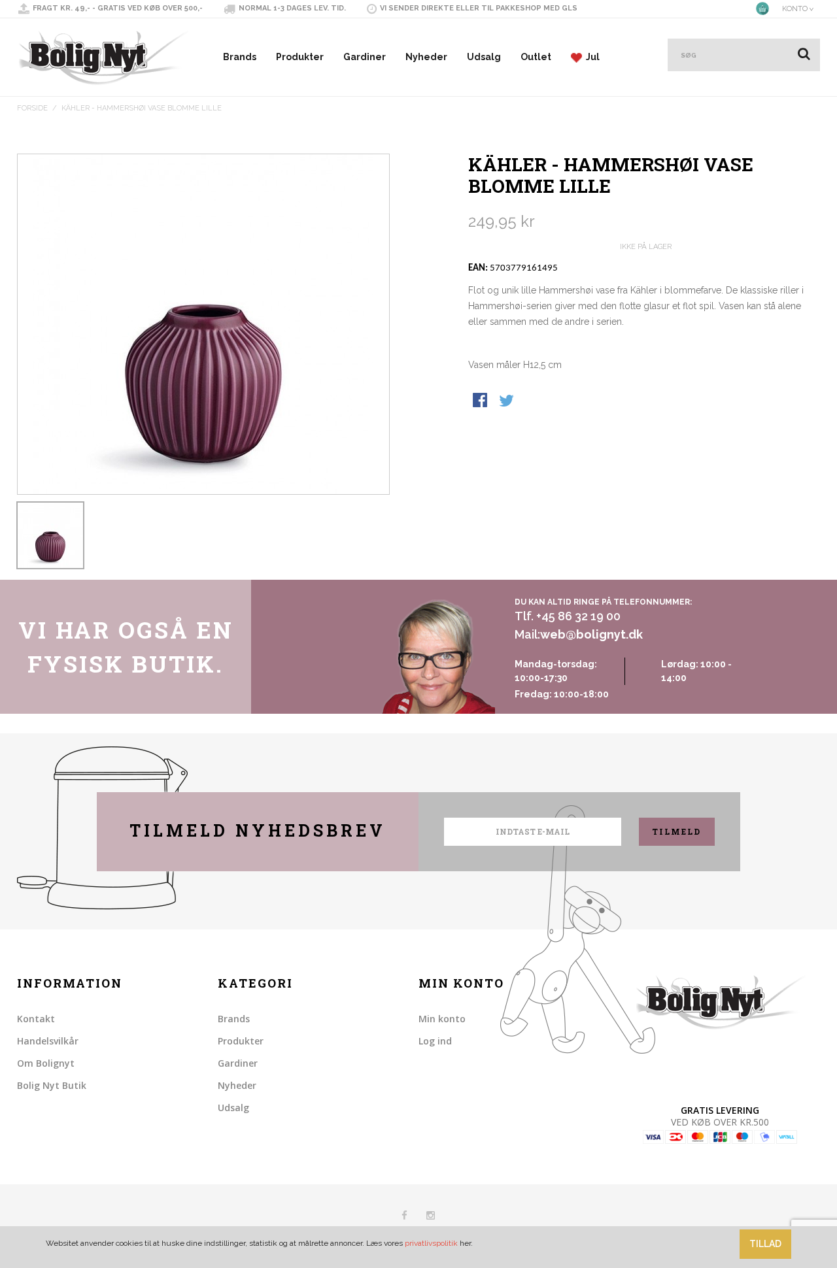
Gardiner (364, 57)
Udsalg (484, 57)
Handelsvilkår (47, 1041)
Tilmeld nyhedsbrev (257, 830)
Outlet (536, 57)
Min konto (442, 1018)
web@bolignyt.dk (591, 634)
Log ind (435, 1041)
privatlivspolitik (431, 1243)
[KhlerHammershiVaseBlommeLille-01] (50, 535)
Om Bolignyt (46, 1063)
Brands (239, 57)
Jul (591, 57)
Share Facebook (481, 401)
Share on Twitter (507, 401)
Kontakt (36, 1018)
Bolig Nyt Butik (51, 1085)
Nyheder (426, 57)
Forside (32, 108)
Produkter (300, 57)
